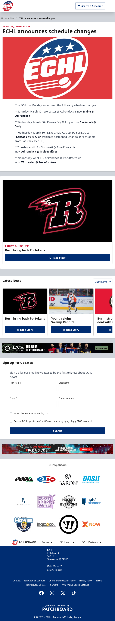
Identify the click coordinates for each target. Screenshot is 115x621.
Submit (57, 431)
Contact (17, 580)
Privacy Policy (85, 580)
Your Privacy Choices (36, 584)
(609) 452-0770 (54, 565)
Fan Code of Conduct (34, 580)
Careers (54, 584)
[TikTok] (73, 593)
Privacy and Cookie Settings (75, 584)
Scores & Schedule (92, 6)
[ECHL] (7, 6)
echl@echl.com (54, 569)
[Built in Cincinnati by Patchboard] (57, 607)
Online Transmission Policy (62, 580)
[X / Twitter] (63, 593)
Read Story (59, 257)
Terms (99, 580)
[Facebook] (41, 593)
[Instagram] (52, 593)
